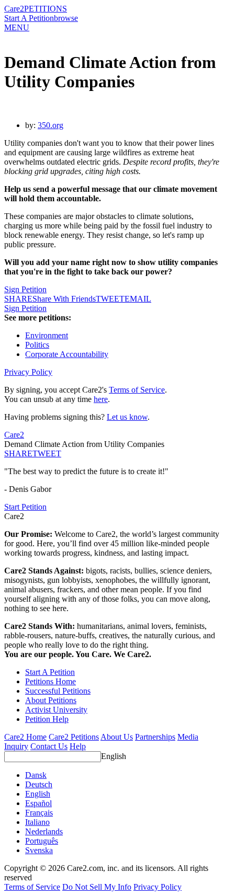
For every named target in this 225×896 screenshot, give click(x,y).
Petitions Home (50, 681)
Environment (46, 335)
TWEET (110, 298)
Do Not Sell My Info (96, 886)
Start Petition (25, 506)
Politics (37, 344)
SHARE (18, 453)
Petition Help (47, 719)
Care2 (14, 8)
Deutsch (38, 784)
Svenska (39, 850)
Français (39, 812)
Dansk (36, 775)
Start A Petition (29, 18)
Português (41, 840)
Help (78, 746)
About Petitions (50, 700)
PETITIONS (45, 8)
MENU (16, 27)
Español (38, 803)
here (101, 399)
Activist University (56, 709)
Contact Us (49, 746)
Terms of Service (137, 389)
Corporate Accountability (66, 354)
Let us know (127, 416)
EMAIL (138, 298)
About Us (116, 736)
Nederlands (44, 831)
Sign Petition (25, 289)
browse (66, 18)
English (113, 756)
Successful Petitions (58, 690)
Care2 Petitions (74, 736)
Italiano (37, 822)
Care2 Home (25, 736)
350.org (50, 125)
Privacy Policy (28, 371)
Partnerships (155, 736)
